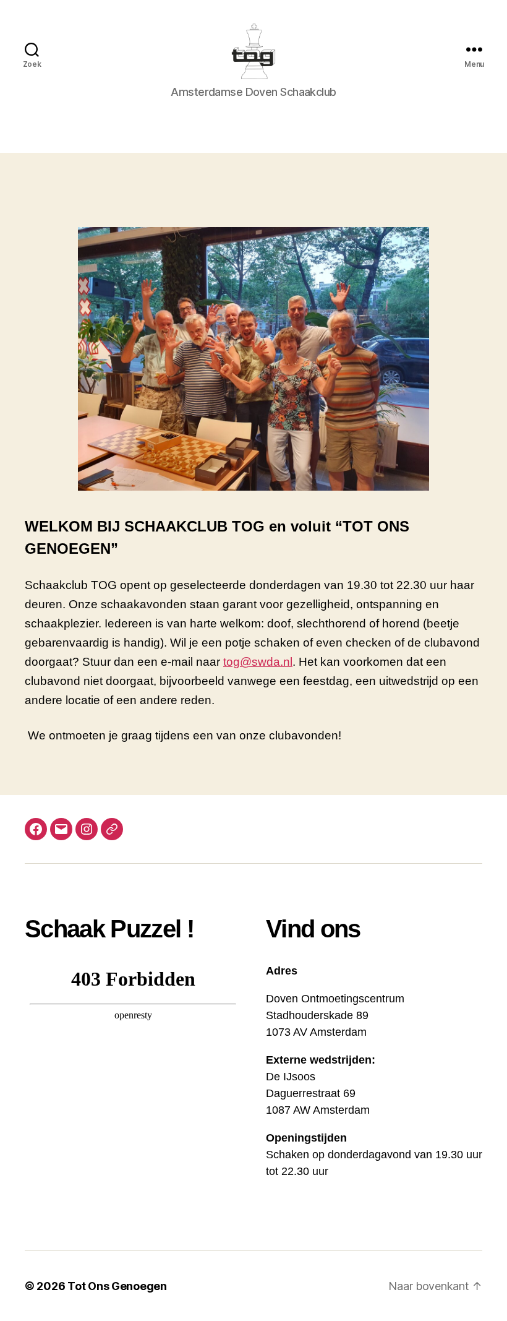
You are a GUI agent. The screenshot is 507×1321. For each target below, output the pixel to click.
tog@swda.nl (257, 661)
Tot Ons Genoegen (117, 1286)
